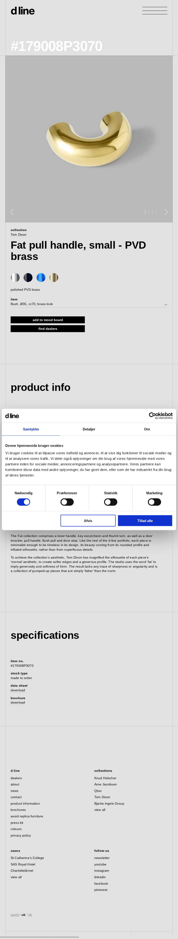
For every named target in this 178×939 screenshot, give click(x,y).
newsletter (102, 858)
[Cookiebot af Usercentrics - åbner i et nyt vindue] (152, 415)
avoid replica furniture (27, 816)
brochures (18, 810)
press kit (17, 823)
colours (16, 829)
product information (25, 803)
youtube (100, 864)
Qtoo (98, 791)
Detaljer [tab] (89, 429)
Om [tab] (147, 429)
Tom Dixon (18, 234)
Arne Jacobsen (105, 784)
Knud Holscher (105, 778)
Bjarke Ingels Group (109, 803)
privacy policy (21, 835)
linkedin (100, 877)
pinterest (100, 890)
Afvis (88, 520)
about (15, 784)
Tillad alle (145, 520)
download (18, 690)
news (15, 791)
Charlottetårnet (22, 870)
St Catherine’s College (27, 858)
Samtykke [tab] (31, 429)
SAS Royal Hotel (23, 864)
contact (16, 797)
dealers (16, 778)
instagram (101, 870)
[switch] (67, 502)
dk (30, 915)
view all (99, 810)
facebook (101, 883)
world (15, 915)
